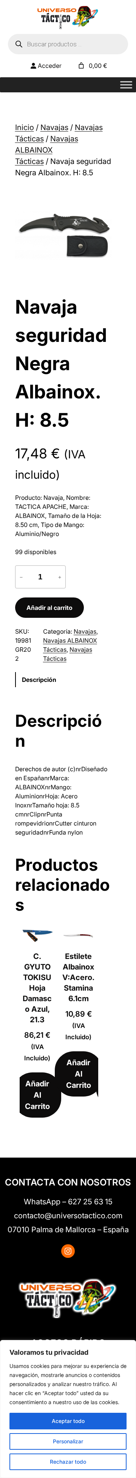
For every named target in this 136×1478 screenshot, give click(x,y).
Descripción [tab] (39, 679)
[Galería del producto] (63, 235)
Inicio (24, 127)
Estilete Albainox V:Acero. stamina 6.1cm (78, 977)
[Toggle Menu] (126, 85)
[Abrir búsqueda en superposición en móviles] (68, 44)
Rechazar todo (68, 1461)
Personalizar (68, 1441)
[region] (68, 1409)
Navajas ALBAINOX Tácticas (46, 150)
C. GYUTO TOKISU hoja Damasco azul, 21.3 (37, 988)
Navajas (54, 127)
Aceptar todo (68, 1421)
